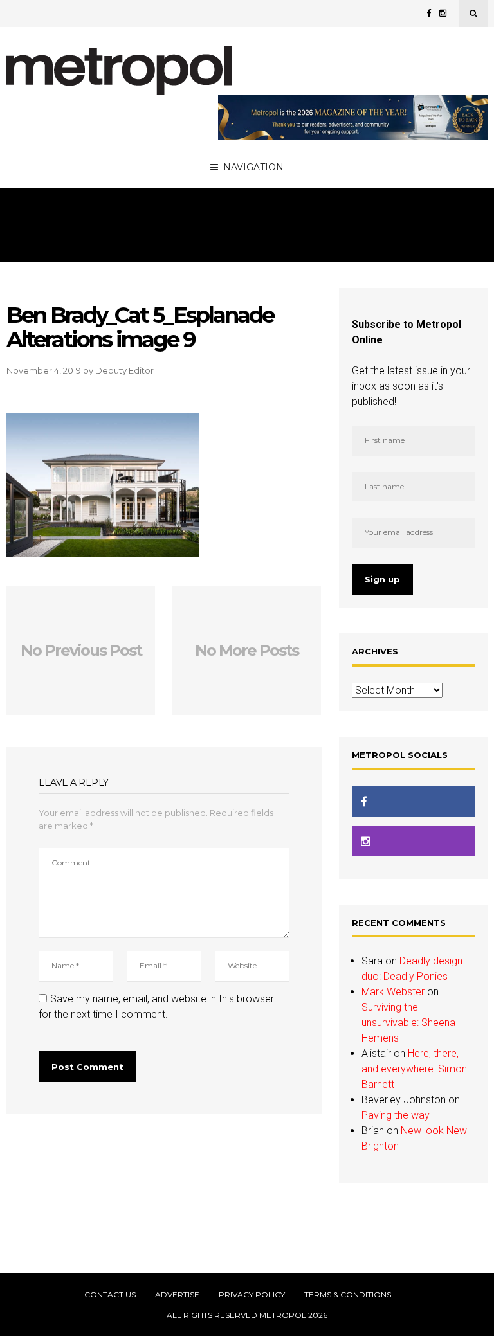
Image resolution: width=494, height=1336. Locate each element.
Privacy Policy (252, 1295)
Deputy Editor (124, 370)
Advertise (177, 1295)
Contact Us (110, 1295)
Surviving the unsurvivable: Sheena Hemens (408, 1022)
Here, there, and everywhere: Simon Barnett (414, 1068)
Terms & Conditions (347, 1295)
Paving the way (395, 1115)
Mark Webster (393, 992)
